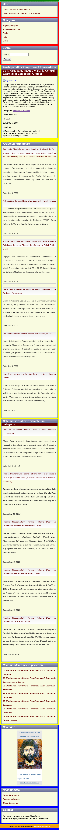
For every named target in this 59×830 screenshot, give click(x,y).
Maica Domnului (10, 803)
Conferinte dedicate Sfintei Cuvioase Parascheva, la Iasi (27, 333)
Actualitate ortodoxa (11, 29)
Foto (5, 37)
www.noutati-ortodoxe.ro (42, 826)
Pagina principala (10, 25)
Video (5, 41)
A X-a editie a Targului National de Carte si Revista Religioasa (29, 201)
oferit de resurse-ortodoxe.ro (29, 782)
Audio (5, 33)
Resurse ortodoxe (11, 799)
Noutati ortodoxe (11, 795)
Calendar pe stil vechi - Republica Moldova (21, 13)
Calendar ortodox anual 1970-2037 (18, 9)
